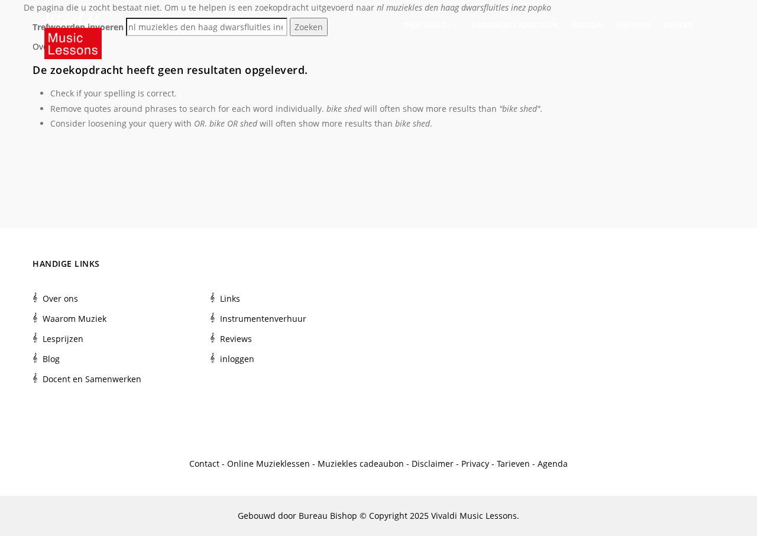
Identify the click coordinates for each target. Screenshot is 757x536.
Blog (51, 358)
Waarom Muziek (74, 318)
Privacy (475, 463)
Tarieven (632, 25)
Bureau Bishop (328, 515)
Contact (204, 463)
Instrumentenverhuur (263, 318)
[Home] (73, 23)
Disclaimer (433, 463)
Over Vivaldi (427, 25)
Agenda (586, 25)
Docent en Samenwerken (92, 379)
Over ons (60, 298)
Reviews (679, 25)
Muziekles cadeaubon (515, 25)
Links (230, 298)
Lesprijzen (63, 338)
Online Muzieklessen (268, 463)
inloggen (237, 358)
